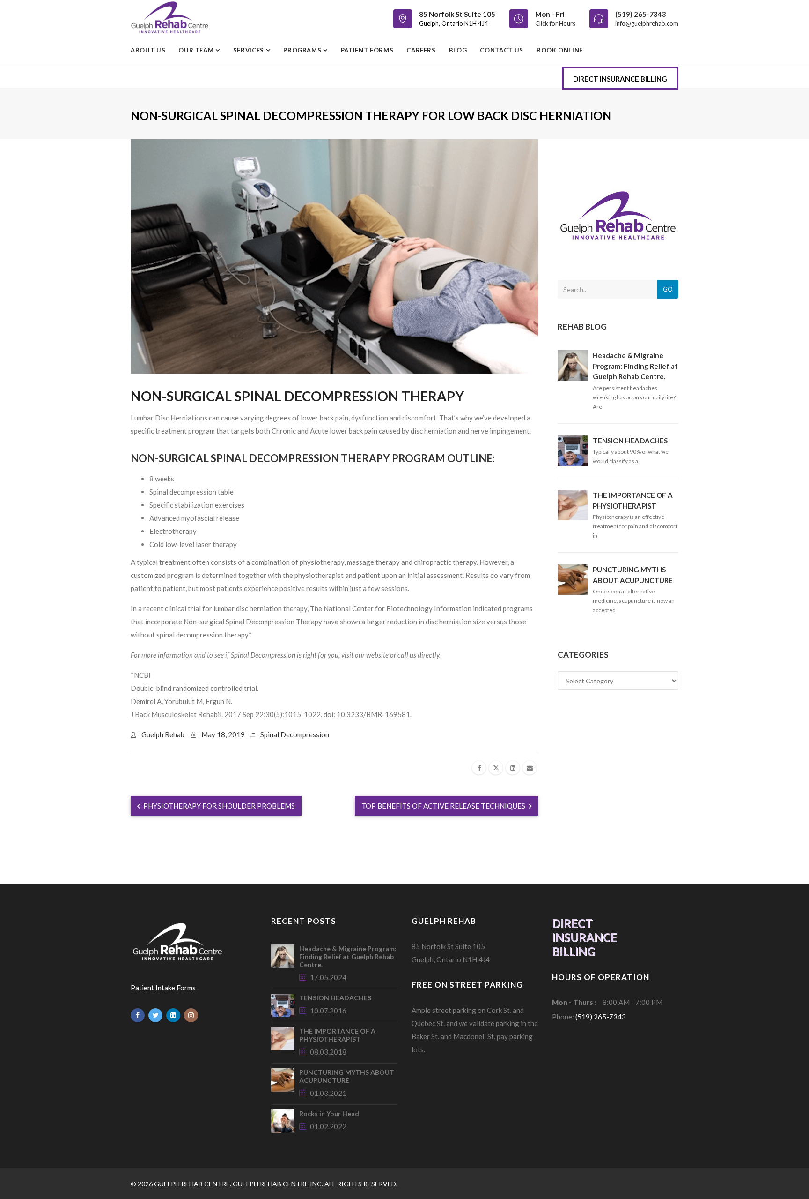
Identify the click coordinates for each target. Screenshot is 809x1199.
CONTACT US (501, 50)
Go (668, 289)
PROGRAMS (303, 50)
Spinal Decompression (294, 734)
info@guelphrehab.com (646, 23)
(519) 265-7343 (640, 14)
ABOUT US (148, 50)
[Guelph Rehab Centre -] (170, 18)
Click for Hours (555, 23)
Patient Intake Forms (163, 987)
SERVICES (249, 50)
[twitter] (496, 768)
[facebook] (479, 768)
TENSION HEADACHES (630, 440)
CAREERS (421, 50)
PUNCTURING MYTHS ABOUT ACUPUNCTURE (346, 1076)
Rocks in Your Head (329, 1113)
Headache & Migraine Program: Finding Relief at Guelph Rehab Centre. (635, 366)
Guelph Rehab (162, 734)
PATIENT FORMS (367, 50)
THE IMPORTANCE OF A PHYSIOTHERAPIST (337, 1035)
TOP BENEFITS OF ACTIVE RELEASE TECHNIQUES (444, 806)
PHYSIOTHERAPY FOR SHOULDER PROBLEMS (218, 806)
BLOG (458, 50)
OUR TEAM (196, 50)
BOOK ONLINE (560, 50)
